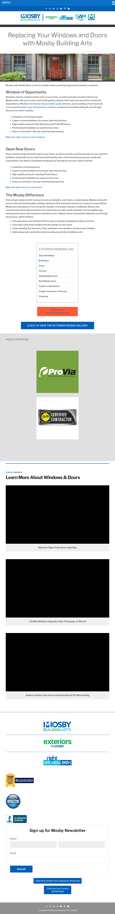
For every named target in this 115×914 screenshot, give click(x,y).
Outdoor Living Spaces (49, 286)
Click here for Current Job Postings (57, 890)
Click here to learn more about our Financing (58, 881)
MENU (6, 2)
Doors (42, 266)
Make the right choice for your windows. (25, 137)
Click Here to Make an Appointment (57, 311)
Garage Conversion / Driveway (53, 291)
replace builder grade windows (56, 104)
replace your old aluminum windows (38, 107)
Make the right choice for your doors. (24, 187)
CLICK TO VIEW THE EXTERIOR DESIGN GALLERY (57, 325)
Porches (43, 271)
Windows (44, 260)
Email (13, 853)
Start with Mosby (46, 255)
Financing (43, 296)
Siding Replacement (48, 276)
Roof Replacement (47, 281)
